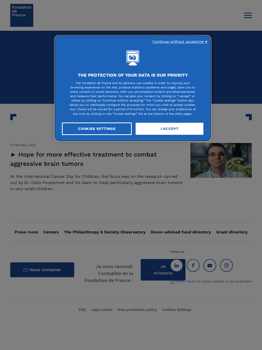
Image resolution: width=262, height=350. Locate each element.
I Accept (170, 129)
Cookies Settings (96, 129)
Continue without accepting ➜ (180, 41)
